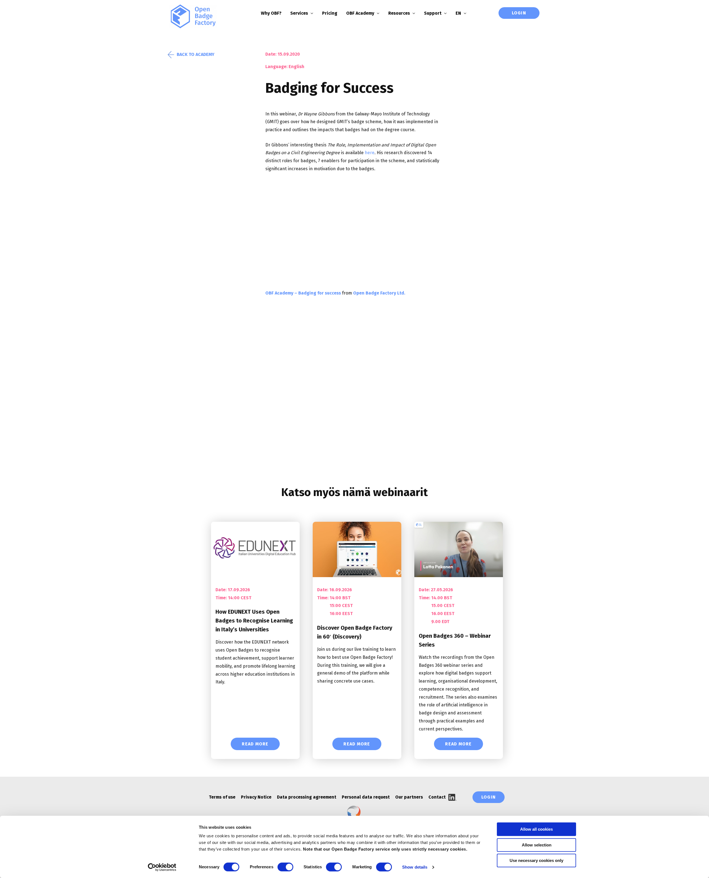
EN (458, 13)
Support (432, 13)
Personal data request (366, 797)
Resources (399, 13)
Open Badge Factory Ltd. (379, 293)
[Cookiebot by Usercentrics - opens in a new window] (162, 867)
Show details (414, 867)
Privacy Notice (256, 797)
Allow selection (536, 845)
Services (299, 13)
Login (519, 13)
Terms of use (222, 797)
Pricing (329, 13)
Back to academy (195, 54)
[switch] (285, 866)
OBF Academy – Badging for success (303, 293)
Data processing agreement (306, 797)
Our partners (409, 797)
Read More (255, 744)
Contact (437, 797)
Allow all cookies (536, 829)
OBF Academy (360, 13)
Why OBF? (271, 13)
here (369, 152)
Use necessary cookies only (536, 860)
